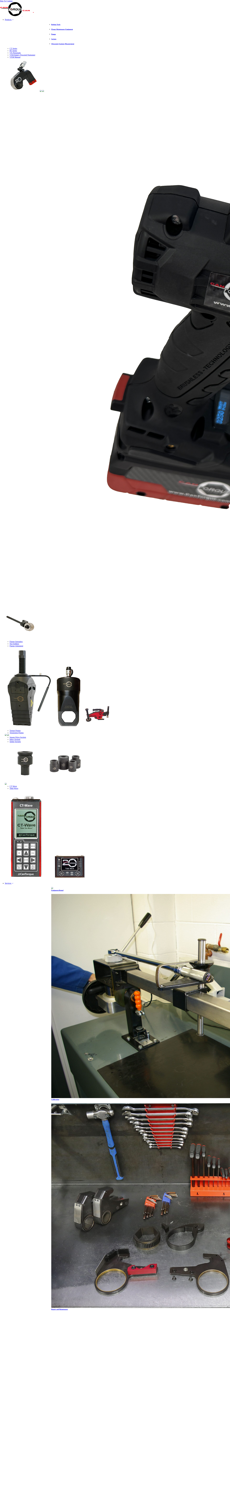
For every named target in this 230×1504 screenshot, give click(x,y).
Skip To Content (6, 1)
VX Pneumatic (15, 53)
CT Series (13, 48)
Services (8, 883)
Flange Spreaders (16, 642)
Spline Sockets (15, 742)
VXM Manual (15, 57)
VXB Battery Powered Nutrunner (22, 55)
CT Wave (13, 786)
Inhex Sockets (15, 739)
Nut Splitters (14, 644)
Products (8, 20)
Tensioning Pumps (17, 733)
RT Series (13, 51)
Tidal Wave (14, 788)
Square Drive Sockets (18, 737)
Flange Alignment (16, 646)
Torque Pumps (15, 731)
